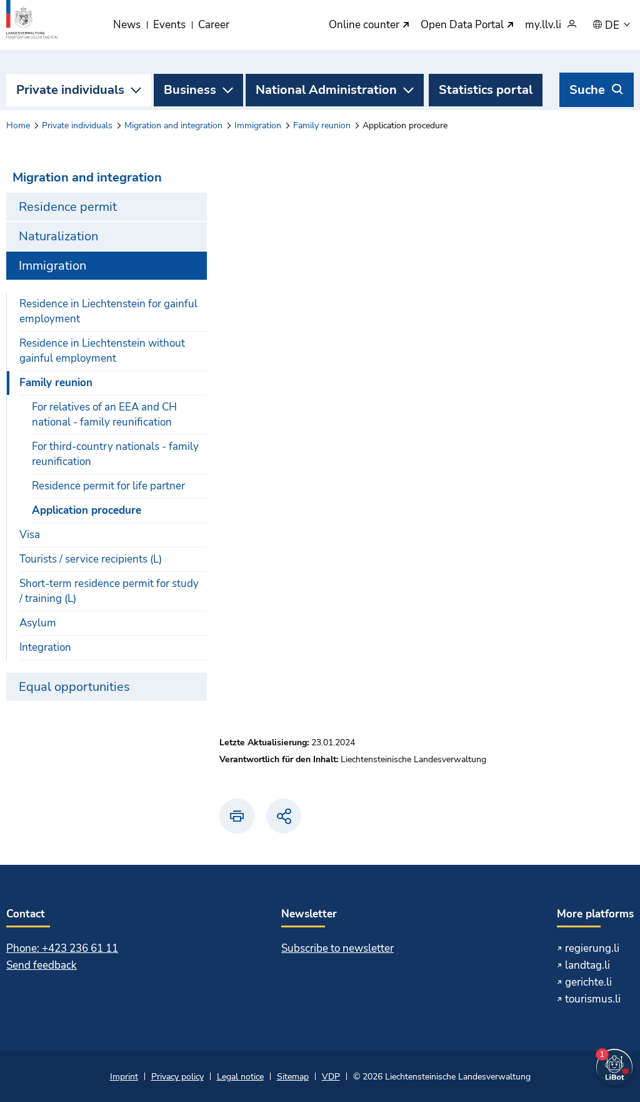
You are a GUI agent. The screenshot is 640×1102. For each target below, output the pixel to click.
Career (213, 25)
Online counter (365, 25)
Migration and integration (173, 125)
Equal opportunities (74, 686)
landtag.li (587, 965)
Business (190, 89)
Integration (45, 647)
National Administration (326, 89)
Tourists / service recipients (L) (90, 559)
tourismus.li (593, 999)
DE (613, 26)
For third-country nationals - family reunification (115, 454)
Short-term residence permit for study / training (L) (109, 591)
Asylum (37, 623)
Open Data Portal (463, 25)
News (127, 25)
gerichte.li (588, 982)
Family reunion (322, 125)
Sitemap (293, 1077)
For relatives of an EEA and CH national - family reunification (104, 414)
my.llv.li (543, 25)
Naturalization (58, 236)
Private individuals (70, 89)
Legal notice (240, 1077)
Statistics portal (485, 89)
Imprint (124, 1077)
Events (169, 25)
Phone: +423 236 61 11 (62, 948)
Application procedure (86, 510)
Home (18, 125)
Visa (29, 535)
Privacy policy (177, 1077)
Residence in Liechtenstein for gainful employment (108, 311)
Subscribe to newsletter (337, 948)
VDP (331, 1077)
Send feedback (41, 965)
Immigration (257, 125)
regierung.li (592, 948)
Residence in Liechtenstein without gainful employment (102, 350)
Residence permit (68, 206)
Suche (587, 89)
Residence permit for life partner (108, 486)
